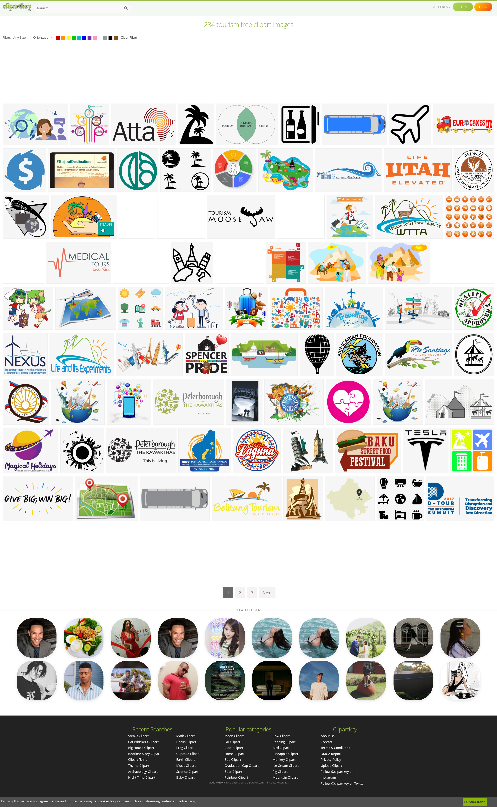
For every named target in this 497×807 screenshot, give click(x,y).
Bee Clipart (232, 759)
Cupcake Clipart (188, 753)
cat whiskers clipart (143, 742)
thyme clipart (138, 765)
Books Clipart (186, 742)
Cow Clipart (281, 736)
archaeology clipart (143, 771)
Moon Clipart (234, 736)
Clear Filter (129, 37)
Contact (326, 742)
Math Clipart (185, 736)
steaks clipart (138, 736)
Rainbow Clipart (236, 777)
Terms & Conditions (335, 747)
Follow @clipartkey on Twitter (343, 783)
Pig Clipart (280, 771)
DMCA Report (331, 753)
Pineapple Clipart (285, 753)
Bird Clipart (281, 747)
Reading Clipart (284, 742)
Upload (463, 7)
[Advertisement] (248, 71)
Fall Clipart (232, 742)
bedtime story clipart (144, 753)
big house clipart (141, 747)
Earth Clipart (185, 759)
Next (267, 592)
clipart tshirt (137, 759)
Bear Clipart (233, 771)
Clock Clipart (233, 747)
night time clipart (141, 777)
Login (483, 7)
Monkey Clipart (284, 759)
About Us (328, 736)
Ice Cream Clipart (286, 765)
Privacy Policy (331, 759)
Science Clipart (187, 771)
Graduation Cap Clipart (241, 765)
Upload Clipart (331, 765)
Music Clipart (186, 765)
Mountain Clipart (285, 777)
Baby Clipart (185, 777)
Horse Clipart (234, 753)
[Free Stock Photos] (16, 7)
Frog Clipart (185, 747)
